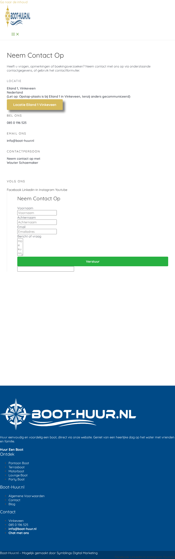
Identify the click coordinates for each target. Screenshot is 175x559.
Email (21, 227)
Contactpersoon (23, 151)
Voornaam (25, 208)
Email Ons (16, 133)
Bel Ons (14, 115)
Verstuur (93, 261)
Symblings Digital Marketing (77, 553)
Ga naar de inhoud (14, 2)
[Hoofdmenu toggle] (15, 34)
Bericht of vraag (29, 236)
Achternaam (26, 217)
